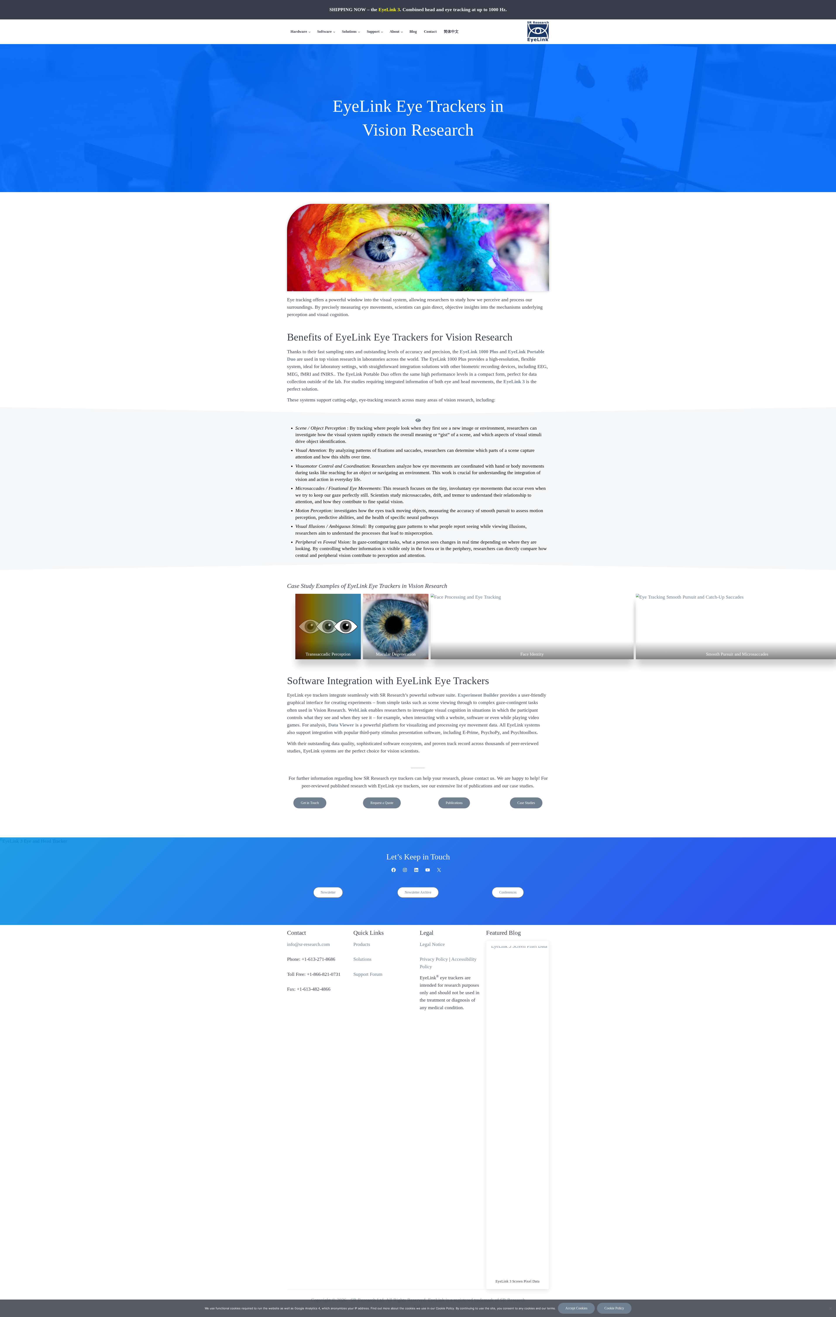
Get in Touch (310, 803)
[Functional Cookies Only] (830, 1308)
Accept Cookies (576, 1308)
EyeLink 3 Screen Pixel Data (517, 1281)
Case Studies (526, 803)
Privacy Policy (434, 959)
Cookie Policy (614, 1308)
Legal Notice (432, 944)
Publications (454, 803)
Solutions (362, 959)
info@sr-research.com (308, 944)
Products (361, 944)
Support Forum (367, 974)
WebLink (357, 710)
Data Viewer (341, 725)
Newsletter (328, 892)
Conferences (507, 892)
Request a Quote (381, 803)
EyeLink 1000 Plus (479, 351)
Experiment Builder (478, 695)
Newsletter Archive (418, 892)
